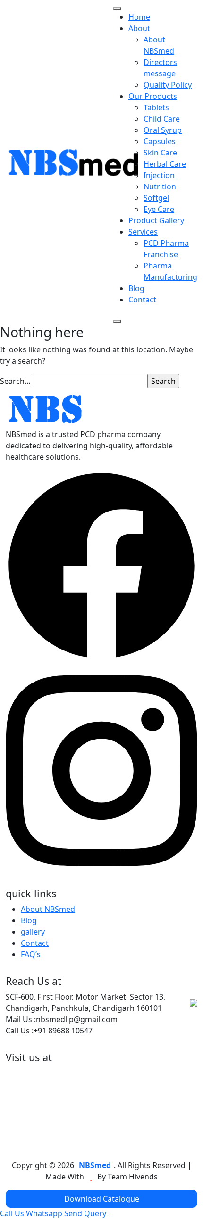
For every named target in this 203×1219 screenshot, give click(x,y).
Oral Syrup (163, 130)
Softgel (156, 198)
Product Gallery (156, 220)
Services (143, 232)
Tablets (156, 107)
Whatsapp (44, 1213)
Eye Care (159, 209)
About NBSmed (48, 909)
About (139, 28)
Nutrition (160, 186)
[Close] (117, 321)
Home (139, 17)
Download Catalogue (101, 1199)
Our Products (152, 96)
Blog (136, 288)
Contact (142, 299)
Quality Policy (168, 85)
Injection (159, 175)
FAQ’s (31, 954)
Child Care (162, 119)
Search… (15, 381)
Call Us (12, 1213)
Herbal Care (165, 164)
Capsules (160, 141)
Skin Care (160, 152)
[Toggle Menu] (117, 8)
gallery (33, 931)
